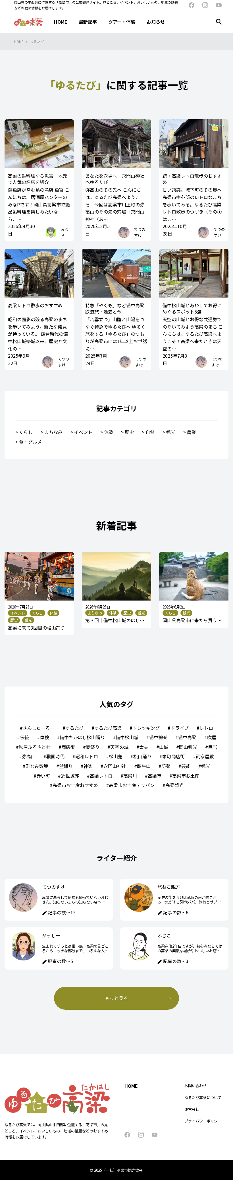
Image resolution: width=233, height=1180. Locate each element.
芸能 (185, 766)
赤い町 (43, 775)
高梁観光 (174, 785)
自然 (150, 432)
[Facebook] (191, 5)
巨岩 (212, 746)
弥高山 (29, 756)
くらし (26, 432)
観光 (170, 432)
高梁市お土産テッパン (132, 785)
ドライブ (179, 727)
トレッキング (146, 727)
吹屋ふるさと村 (35, 746)
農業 (191, 432)
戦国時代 (55, 756)
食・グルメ (30, 441)
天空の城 (119, 746)
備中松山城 (127, 737)
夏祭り (92, 746)
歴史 (129, 432)
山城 (163, 746)
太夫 (143, 746)
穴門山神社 (114, 766)
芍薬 (165, 766)
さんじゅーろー (39, 727)
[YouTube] (219, 5)
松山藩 (115, 756)
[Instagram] (205, 5)
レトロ (206, 727)
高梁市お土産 (185, 775)
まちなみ (53, 432)
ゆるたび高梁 (108, 727)
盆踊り (66, 766)
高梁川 (130, 775)
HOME (19, 41)
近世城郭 (70, 775)
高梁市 (154, 775)
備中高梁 (187, 737)
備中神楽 (158, 737)
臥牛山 (144, 766)
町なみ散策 (37, 766)
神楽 (88, 766)
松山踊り (142, 756)
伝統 (24, 737)
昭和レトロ (86, 756)
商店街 (68, 746)
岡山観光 (188, 746)
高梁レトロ (101, 775)
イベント (83, 432)
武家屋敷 (205, 756)
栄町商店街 (173, 756)
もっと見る (116, 998)
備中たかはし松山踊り (82, 737)
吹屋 (211, 737)
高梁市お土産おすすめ (75, 785)
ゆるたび (37, 41)
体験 (108, 432)
